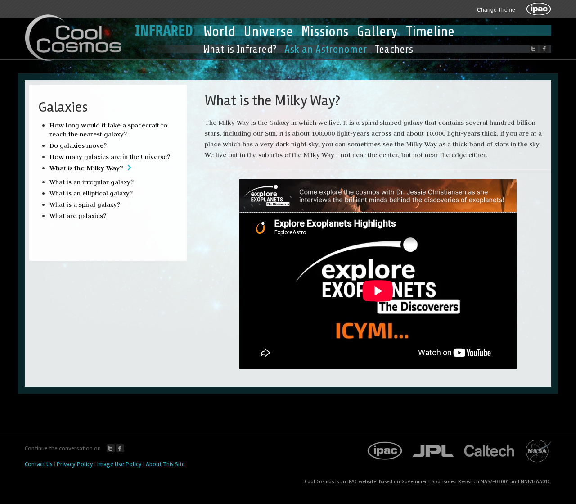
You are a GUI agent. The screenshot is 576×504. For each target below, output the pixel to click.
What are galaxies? (78, 216)
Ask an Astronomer (325, 49)
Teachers (394, 49)
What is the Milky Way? (86, 167)
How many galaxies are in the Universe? (110, 157)
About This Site (165, 464)
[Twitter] (534, 49)
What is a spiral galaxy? (85, 204)
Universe (268, 31)
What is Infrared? (239, 49)
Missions (325, 31)
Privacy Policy (75, 464)
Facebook (120, 448)
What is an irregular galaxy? (92, 182)
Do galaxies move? (78, 145)
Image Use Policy (119, 464)
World (219, 31)
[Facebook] (544, 49)
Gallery (377, 31)
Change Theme (496, 10)
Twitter (111, 448)
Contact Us (39, 464)
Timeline (430, 31)
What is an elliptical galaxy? (91, 193)
